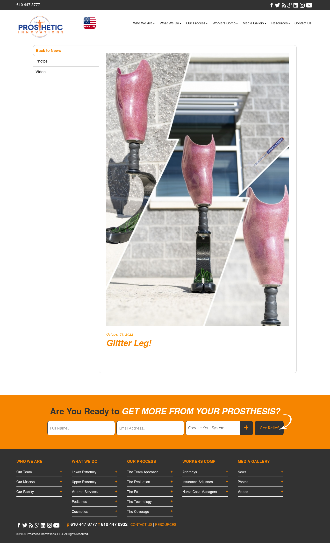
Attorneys (189, 471)
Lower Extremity (84, 471)
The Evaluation (138, 481)
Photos (243, 481)
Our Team (24, 471)
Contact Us (302, 23)
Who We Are (142, 23)
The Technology (139, 501)
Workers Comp (224, 23)
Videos (243, 491)
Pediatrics (79, 501)
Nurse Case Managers (199, 491)
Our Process (195, 23)
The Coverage (138, 511)
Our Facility (25, 491)
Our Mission (25, 481)
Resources (279, 23)
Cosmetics (80, 511)
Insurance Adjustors (197, 481)
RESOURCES (165, 524)
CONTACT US (141, 524)
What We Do (169, 23)
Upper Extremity (84, 481)
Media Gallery (253, 23)
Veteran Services (85, 491)
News (242, 471)
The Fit (132, 491)
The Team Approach (142, 471)
